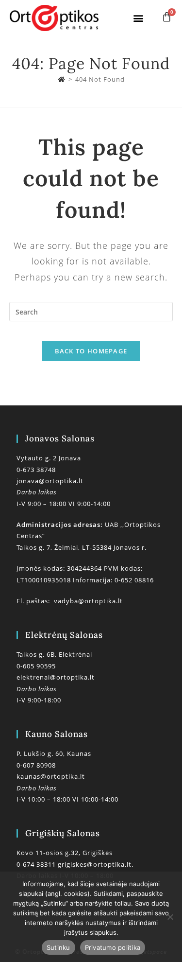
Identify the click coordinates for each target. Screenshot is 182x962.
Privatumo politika (113, 947)
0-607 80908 (36, 765)
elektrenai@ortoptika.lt (56, 677)
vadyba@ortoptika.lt (88, 600)
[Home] (62, 79)
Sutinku (58, 947)
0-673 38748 (36, 469)
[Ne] (170, 917)
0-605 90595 (36, 666)
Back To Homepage (91, 351)
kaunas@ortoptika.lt (51, 776)
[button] (139, 18)
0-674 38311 (37, 864)
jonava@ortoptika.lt (50, 480)
